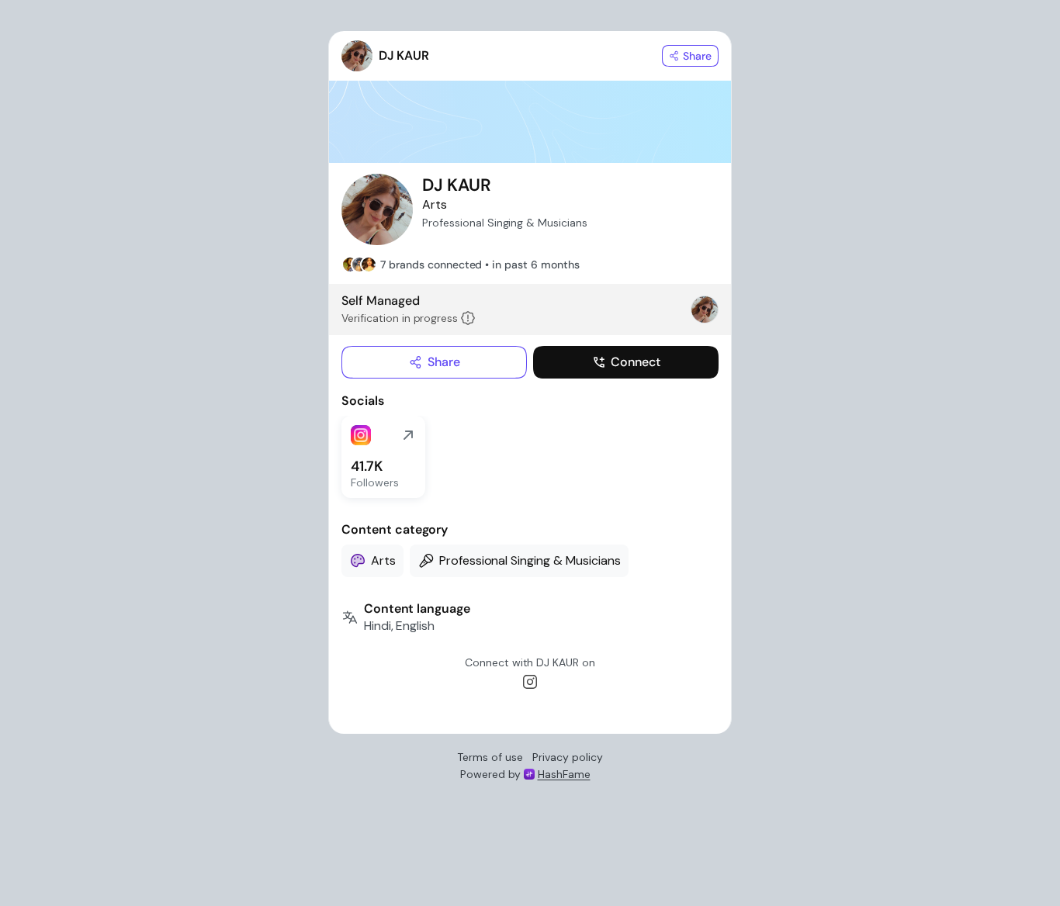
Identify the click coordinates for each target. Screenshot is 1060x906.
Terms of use (490, 757)
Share (444, 362)
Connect (635, 362)
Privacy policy (567, 757)
